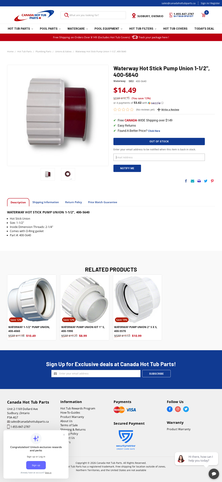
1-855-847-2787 (20, 427)
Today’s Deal (204, 28)
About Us (66, 421)
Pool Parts (49, 28)
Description (18, 202)
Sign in (205, 3)
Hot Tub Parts (19, 28)
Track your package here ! (154, 37)
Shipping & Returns (73, 429)
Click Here (154, 131)
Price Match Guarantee (102, 202)
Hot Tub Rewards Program (77, 408)
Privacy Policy (69, 434)
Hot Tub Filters (141, 28)
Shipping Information (45, 202)
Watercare (76, 28)
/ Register (214, 3)
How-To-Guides (70, 412)
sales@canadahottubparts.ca (178, 3)
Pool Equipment (107, 28)
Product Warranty (72, 417)
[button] (164, 103)
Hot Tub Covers (175, 28)
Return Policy (73, 202)
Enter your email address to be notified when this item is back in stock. (154, 149)
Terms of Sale (69, 425)
